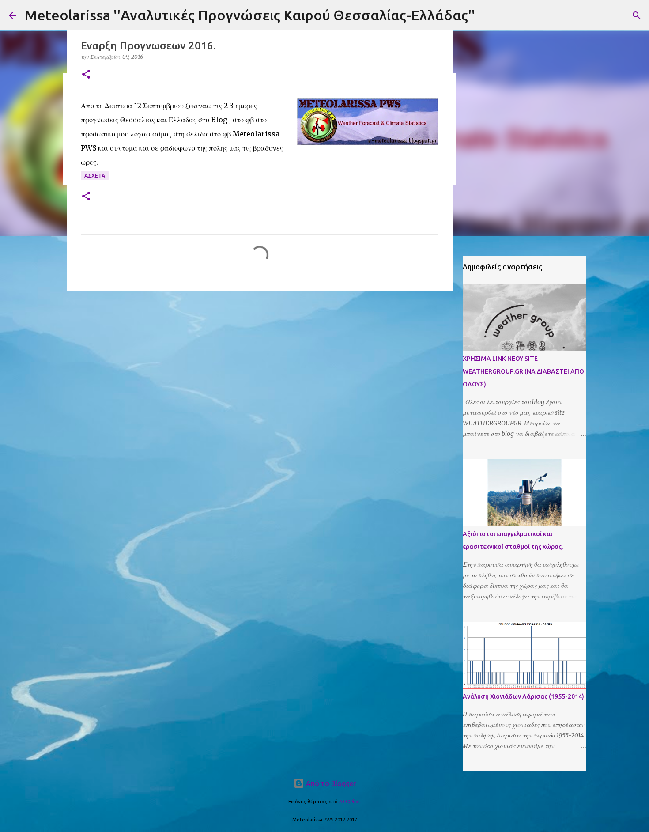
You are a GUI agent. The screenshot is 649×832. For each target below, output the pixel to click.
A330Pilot (350, 801)
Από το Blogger (330, 783)
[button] (86, 75)
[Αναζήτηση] (636, 15)
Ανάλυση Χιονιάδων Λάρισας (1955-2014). (524, 696)
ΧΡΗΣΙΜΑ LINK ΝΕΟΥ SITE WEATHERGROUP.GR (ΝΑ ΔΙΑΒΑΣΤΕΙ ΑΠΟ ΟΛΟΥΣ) (523, 371)
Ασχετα (94, 175)
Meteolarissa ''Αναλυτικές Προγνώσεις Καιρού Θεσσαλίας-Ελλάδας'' (250, 15)
